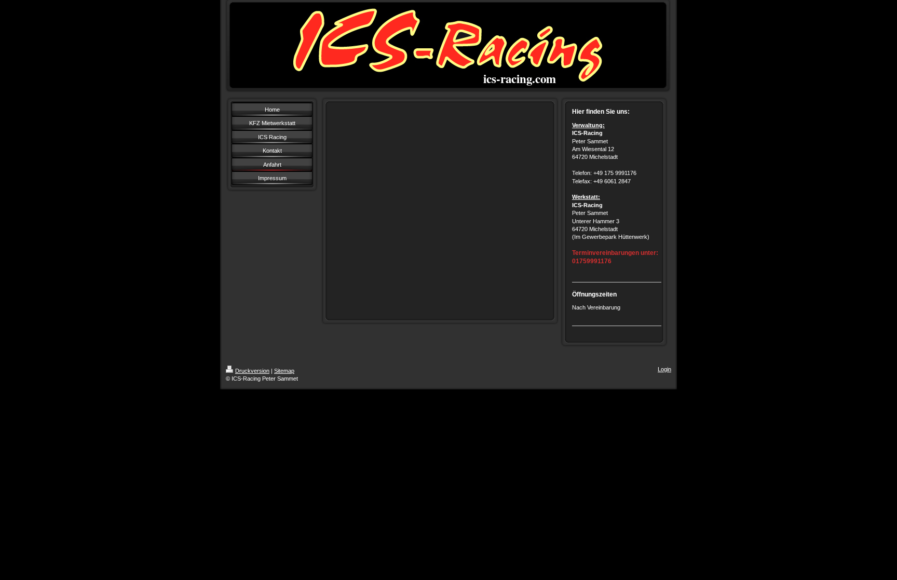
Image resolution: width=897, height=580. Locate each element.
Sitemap (284, 371)
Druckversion (252, 371)
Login (664, 369)
